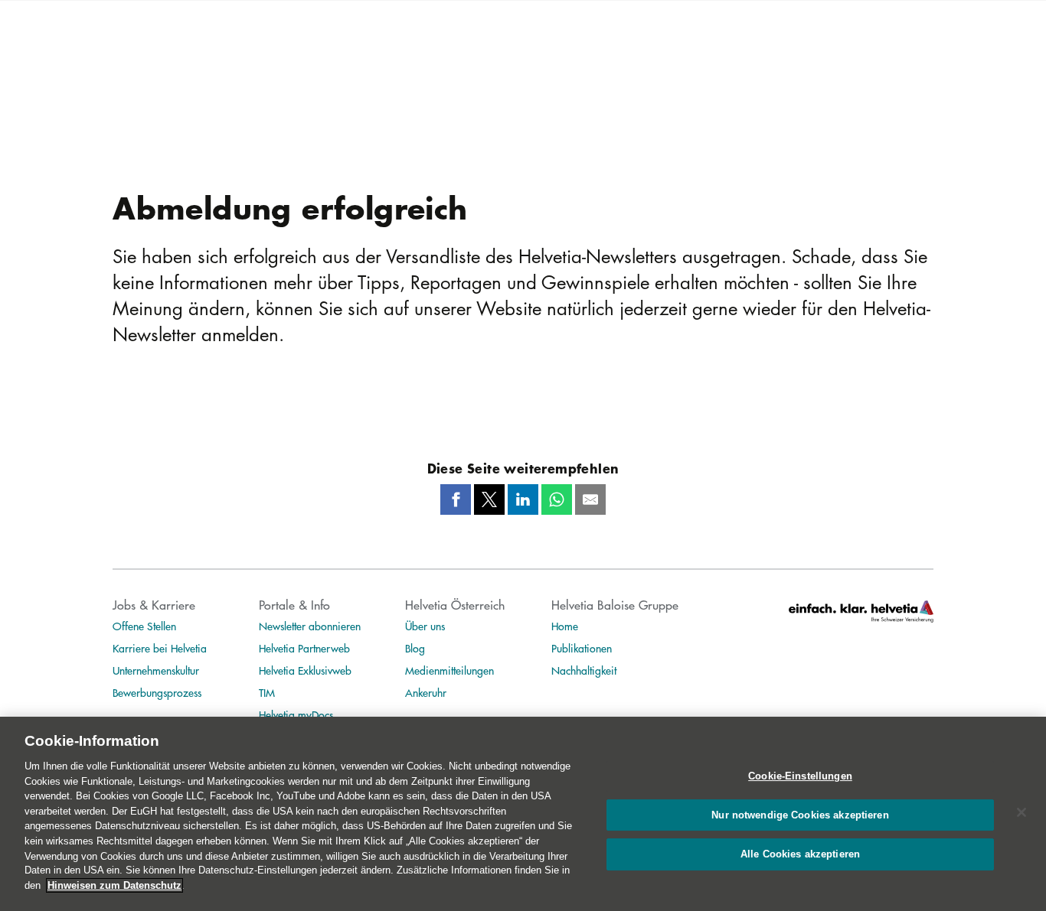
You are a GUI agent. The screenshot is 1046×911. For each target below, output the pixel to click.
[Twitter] (489, 499)
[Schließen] (1021, 812)
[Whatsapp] (556, 499)
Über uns (425, 625)
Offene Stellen (144, 625)
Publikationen (581, 648)
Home (564, 625)
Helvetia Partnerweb (304, 648)
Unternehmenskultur (156, 670)
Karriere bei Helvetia (160, 648)
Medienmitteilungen (449, 670)
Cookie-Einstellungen (800, 776)
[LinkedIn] (523, 499)
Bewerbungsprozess (157, 692)
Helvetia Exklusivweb (305, 670)
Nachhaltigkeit (583, 670)
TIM (267, 692)
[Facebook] (455, 499)
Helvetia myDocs (296, 714)
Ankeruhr (425, 692)
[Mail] (590, 499)
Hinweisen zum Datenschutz (114, 885)
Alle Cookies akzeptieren (800, 855)
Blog (415, 648)
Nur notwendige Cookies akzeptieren (799, 815)
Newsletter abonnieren (310, 625)
